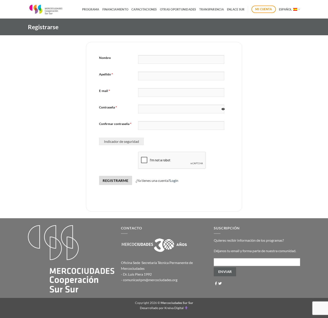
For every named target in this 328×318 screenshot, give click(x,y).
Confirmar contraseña (115, 124)
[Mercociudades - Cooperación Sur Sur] (46, 9)
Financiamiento (115, 9)
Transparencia (211, 9)
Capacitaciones (144, 9)
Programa (90, 9)
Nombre (105, 58)
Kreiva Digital (174, 308)
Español (285, 9)
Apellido (106, 74)
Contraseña (108, 107)
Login (174, 180)
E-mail (104, 91)
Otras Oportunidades (178, 9)
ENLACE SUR (236, 9)
